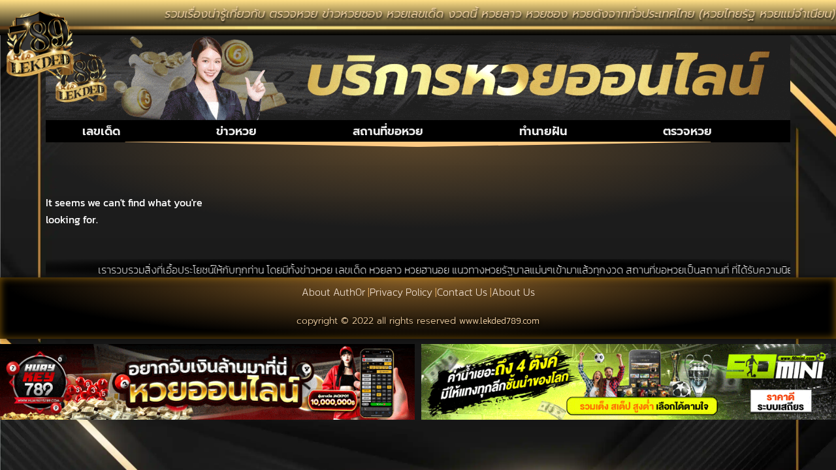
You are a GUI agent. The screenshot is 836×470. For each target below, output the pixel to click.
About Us (513, 292)
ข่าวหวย (236, 131)
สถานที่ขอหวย (388, 131)
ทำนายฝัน (543, 131)
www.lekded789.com (499, 321)
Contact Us (462, 292)
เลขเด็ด (101, 131)
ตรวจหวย (687, 131)
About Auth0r (333, 292)
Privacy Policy (401, 292)
